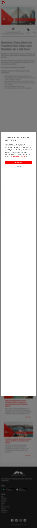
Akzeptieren (18, 162)
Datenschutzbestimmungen (18, 156)
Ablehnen (19, 166)
